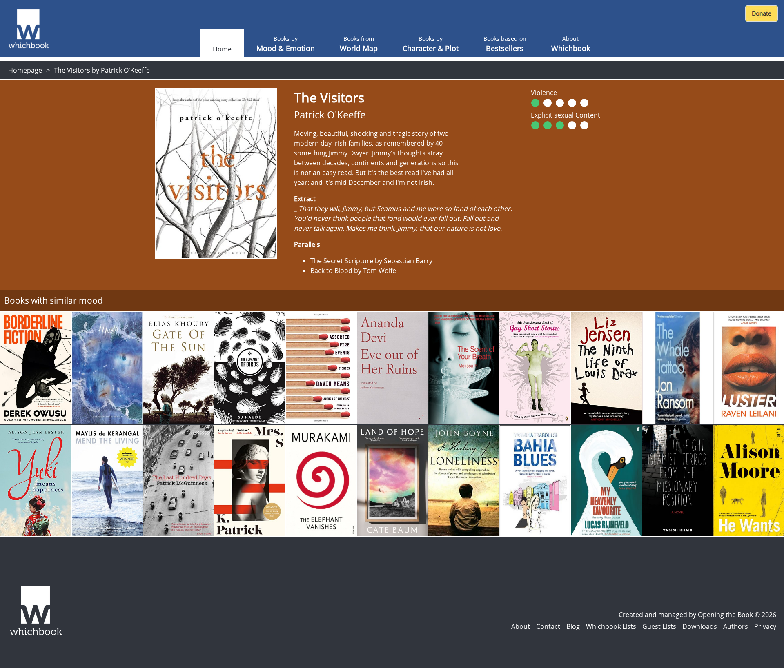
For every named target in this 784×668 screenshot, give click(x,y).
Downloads (699, 626)
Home (222, 48)
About (520, 626)
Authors (735, 626)
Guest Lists (659, 626)
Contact (548, 626)
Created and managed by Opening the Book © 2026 (697, 614)
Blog (573, 626)
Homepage (25, 70)
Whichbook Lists (611, 626)
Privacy (765, 626)
